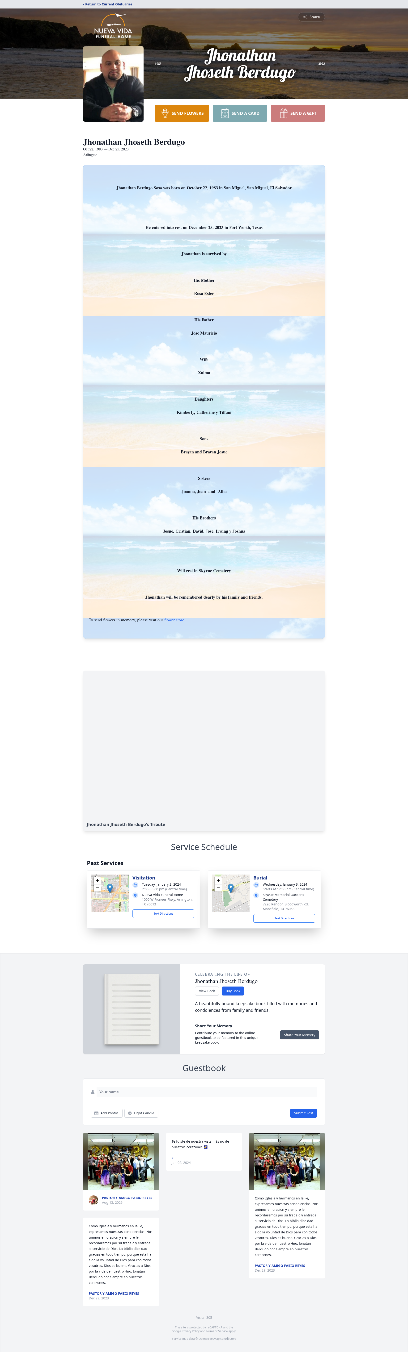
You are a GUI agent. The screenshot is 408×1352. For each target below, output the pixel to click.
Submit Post (303, 1113)
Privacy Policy (191, 1331)
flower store (174, 619)
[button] (110, 888)
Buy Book (233, 991)
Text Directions (163, 914)
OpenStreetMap (209, 1339)
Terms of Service (217, 1331)
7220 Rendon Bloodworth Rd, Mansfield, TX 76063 (286, 906)
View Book (207, 991)
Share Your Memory (299, 1035)
